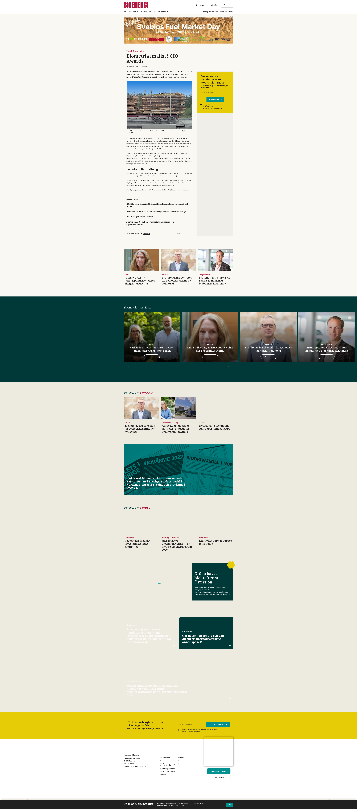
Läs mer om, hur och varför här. (179, 805)
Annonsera (223, 12)
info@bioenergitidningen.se (135, 766)
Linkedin (181, 758)
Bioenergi (145, 67)
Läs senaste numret (219, 771)
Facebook (182, 764)
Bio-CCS (152, 12)
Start (125, 12)
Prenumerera (213, 12)
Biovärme (143, 12)
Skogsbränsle (134, 12)
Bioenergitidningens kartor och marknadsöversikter (167, 770)
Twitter (181, 761)
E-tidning (205, 12)
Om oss (230, 12)
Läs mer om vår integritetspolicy (212, 108)
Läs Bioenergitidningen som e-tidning (168, 764)
